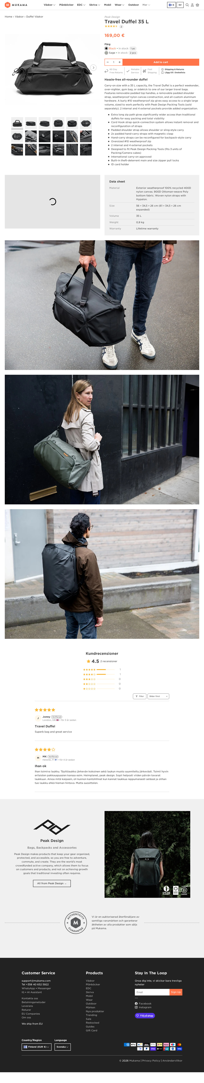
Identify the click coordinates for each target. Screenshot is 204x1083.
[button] (197, 5)
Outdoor (133, 4)
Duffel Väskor (34, 16)
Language (61, 1040)
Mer (144, 4)
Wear (118, 4)
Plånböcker (66, 4)
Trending (91, 1015)
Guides (90, 1026)
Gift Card (91, 1030)
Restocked (92, 1022)
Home (8, 16)
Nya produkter (95, 1011)
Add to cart (161, 62)
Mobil (107, 4)
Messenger (44, 988)
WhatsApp (28, 988)
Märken (90, 1007)
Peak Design (112, 17)
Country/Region (32, 1040)
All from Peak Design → (52, 883)
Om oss (26, 1017)
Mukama (134, 1060)
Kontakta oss (30, 998)
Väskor (48, 4)
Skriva (93, 4)
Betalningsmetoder (34, 1002)
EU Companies (31, 1013)
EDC (79, 4)
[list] (52, 67)
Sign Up (176, 992)
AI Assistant (34, 992)
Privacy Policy (151, 1060)
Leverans (27, 1006)
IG (23, 992)
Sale (88, 1019)
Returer (26, 1009)
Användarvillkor (172, 1060)
